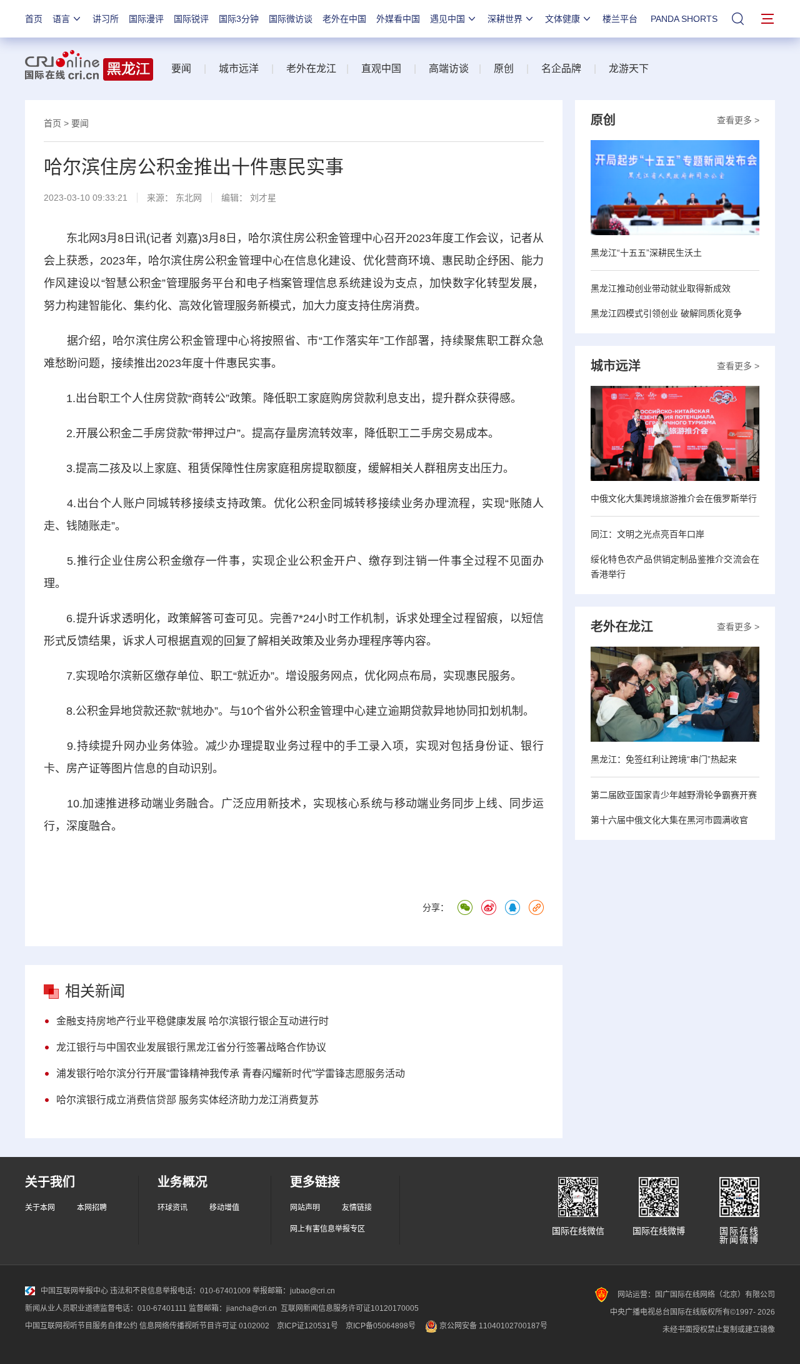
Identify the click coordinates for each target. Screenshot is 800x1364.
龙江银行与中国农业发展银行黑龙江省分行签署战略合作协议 (191, 1047)
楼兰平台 (620, 19)
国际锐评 (191, 19)
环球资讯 (173, 1207)
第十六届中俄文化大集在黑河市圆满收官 (669, 820)
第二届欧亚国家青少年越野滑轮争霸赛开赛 (674, 795)
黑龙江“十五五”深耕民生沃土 (646, 253)
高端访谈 (449, 68)
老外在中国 (344, 19)
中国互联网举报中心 (74, 1290)
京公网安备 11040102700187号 (493, 1325)
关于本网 (40, 1207)
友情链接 (357, 1207)
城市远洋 (239, 68)
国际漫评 (146, 19)
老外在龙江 (311, 68)
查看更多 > (738, 120)
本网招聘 (92, 1207)
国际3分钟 (239, 19)
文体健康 (562, 19)
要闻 (181, 68)
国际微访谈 (290, 19)
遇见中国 (447, 19)
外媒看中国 (398, 19)
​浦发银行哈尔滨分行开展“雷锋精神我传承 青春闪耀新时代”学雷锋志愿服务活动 (230, 1073)
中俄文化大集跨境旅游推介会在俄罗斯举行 (674, 498)
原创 (504, 68)
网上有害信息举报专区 (327, 1229)
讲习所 (105, 19)
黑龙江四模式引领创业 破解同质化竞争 (666, 313)
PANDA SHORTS (684, 19)
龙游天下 (629, 68)
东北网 (189, 198)
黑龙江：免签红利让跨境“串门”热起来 (664, 759)
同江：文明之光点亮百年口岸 (647, 534)
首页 (33, 19)
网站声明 (305, 1207)
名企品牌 (561, 68)
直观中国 (381, 68)
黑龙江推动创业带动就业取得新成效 (661, 288)
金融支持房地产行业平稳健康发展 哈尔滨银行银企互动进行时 (192, 1021)
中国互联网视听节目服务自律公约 (81, 1325)
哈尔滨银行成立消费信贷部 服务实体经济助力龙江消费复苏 (187, 1099)
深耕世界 (505, 19)
